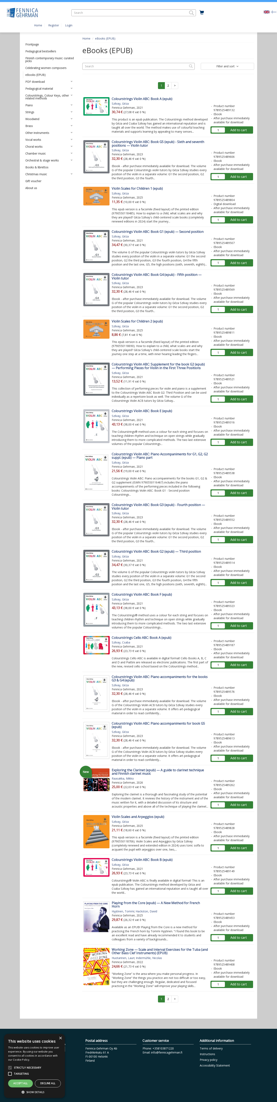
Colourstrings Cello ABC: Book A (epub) (141, 637)
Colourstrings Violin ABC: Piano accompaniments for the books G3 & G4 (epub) (160, 679)
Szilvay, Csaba (121, 642)
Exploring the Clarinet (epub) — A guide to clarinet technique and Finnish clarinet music (158, 772)
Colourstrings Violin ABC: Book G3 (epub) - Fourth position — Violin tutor (158, 507)
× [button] (60, 1038)
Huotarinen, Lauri (123, 958)
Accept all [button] (20, 1083)
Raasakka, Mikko (123, 778)
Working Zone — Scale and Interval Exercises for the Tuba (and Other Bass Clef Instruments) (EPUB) (160, 951)
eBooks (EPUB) (105, 38)
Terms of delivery (211, 1048)
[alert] (34, 1066)
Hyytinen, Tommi (123, 911)
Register (53, 25)
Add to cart (238, 130)
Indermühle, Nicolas (149, 958)
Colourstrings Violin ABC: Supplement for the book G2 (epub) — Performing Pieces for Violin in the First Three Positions (158, 366)
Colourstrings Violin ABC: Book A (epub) (142, 99)
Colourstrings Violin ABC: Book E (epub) (142, 411)
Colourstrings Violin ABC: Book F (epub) (142, 594)
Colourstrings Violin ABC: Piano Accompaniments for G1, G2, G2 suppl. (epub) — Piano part (160, 456)
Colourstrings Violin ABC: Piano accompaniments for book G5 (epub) (158, 725)
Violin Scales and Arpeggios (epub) (138, 816)
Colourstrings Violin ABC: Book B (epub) (142, 859)
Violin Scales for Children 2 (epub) (137, 321)
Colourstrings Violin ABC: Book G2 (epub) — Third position (156, 551)
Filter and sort (225, 66)
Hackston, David (146, 911)
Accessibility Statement (215, 1065)
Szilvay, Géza (120, 103)
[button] (191, 12)
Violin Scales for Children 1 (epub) (137, 188)
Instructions (207, 1054)
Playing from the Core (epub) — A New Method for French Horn (156, 905)
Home (38, 25)
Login (68, 25)
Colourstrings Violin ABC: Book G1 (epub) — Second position (158, 231)
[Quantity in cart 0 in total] (202, 12)
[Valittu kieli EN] (266, 12)
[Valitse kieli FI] (273, 12)
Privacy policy (208, 1060)
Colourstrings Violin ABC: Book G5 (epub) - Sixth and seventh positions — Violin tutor (158, 144)
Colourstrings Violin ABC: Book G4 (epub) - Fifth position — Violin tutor (157, 276)
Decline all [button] (47, 1083)
